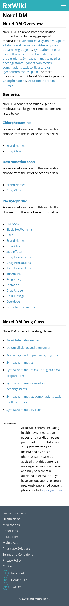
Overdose (13, 301)
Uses (9, 235)
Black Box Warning (19, 229)
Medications (11, 525)
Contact (8, 566)
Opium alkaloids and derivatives (28, 348)
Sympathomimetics (47, 50)
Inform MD (13, 274)
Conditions (10, 531)
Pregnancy (13, 279)
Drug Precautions (18, 263)
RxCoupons (11, 537)
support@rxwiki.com (52, 490)
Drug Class (13, 151)
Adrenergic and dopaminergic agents (32, 355)
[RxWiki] (14, 5)
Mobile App (10, 543)
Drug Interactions (18, 257)
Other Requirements (20, 307)
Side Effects (14, 252)
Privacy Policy (12, 560)
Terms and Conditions (18, 554)
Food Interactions (18, 268)
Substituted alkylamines (37, 41)
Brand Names (15, 146)
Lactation (12, 285)
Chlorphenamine (14, 81)
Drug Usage (14, 290)
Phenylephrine (13, 85)
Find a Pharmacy (14, 513)
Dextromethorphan (41, 81)
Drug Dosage (15, 296)
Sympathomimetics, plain (20, 72)
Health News (11, 519)
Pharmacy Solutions (17, 549)
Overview (12, 224)
